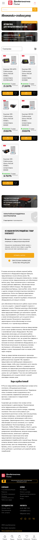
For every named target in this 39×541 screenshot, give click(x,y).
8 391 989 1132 (25, 508)
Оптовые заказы (6, 508)
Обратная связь (25, 513)
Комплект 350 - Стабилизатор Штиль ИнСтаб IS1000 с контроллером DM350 (8, 164)
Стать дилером (6, 513)
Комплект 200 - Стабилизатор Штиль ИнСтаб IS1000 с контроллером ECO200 (27, 74)
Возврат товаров (24, 496)
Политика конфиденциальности (8, 497)
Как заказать (23, 490)
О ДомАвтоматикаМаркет (8, 490)
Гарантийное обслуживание (27, 494)
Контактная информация (8, 494)
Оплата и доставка (25, 492)
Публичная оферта (7, 500)
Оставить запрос (19, 255)
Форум (22, 498)
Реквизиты (4, 492)
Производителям (6, 510)
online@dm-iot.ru (25, 511)
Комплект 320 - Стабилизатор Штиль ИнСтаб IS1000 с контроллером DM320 (8, 119)
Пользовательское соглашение (12, 531)
